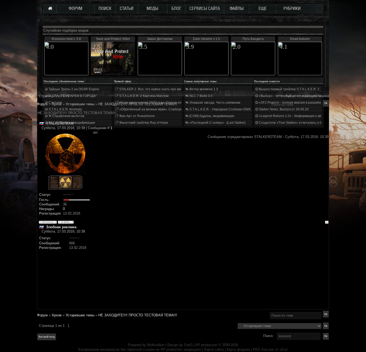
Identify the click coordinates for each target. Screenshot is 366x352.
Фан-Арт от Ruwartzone (136, 116)
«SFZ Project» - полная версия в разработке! (292, 102)
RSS (256, 349)
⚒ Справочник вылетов (66, 116)
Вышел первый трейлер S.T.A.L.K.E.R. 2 (288, 89)
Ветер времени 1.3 (203, 89)
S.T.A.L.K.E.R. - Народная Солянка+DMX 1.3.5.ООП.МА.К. (232, 109)
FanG (189, 345)
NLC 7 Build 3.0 (200, 96)
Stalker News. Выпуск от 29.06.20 (283, 109)
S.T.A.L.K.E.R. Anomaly (65, 109)
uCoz (284, 349)
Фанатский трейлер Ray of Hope (143, 123)
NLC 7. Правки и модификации (71, 123)
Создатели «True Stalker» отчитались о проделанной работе (305, 123)
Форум (42, 104)
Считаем (55, 102)
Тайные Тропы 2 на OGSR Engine (73, 89)
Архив (57, 315)
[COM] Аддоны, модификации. (212, 116)
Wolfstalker (156, 345)
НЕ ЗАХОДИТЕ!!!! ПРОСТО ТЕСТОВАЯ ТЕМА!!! (137, 315)
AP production (206, 345)
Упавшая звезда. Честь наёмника (214, 102)
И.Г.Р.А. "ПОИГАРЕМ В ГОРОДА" (72, 96)
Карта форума (238, 349)
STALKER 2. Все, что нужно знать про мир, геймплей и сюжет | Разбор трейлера (179, 89)
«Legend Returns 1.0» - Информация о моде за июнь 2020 (302, 116)
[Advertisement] (210, 271)
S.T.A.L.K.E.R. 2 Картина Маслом (143, 96)
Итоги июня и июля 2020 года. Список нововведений (158, 102)
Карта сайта (214, 349)
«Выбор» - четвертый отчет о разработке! (290, 96)
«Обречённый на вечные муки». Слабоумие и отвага (158, 109)
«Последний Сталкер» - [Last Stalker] (217, 123)
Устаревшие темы (80, 315)
